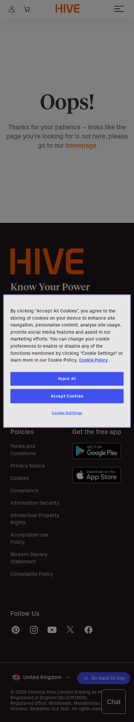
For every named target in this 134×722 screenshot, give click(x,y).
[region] (66, 361)
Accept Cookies (67, 395)
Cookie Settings (67, 412)
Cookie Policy (93, 360)
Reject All (67, 378)
